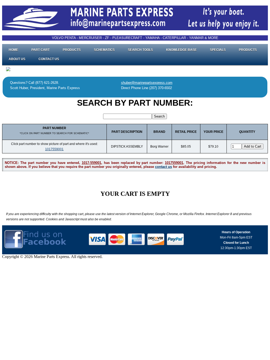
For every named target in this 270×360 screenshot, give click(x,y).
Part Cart (40, 50)
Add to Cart (252, 146)
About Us (17, 59)
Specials (218, 50)
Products (72, 50)
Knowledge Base (181, 50)
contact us (163, 167)
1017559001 (54, 149)
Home (13, 50)
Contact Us (48, 59)
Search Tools (140, 50)
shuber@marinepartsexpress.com (146, 83)
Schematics (104, 50)
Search (159, 116)
